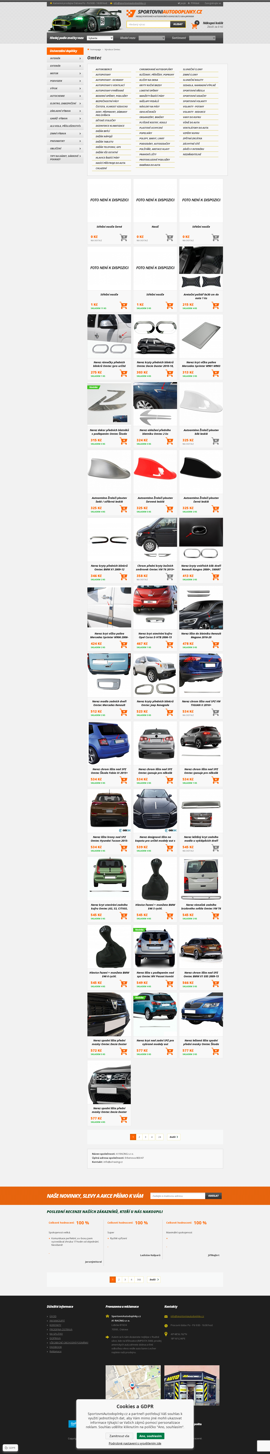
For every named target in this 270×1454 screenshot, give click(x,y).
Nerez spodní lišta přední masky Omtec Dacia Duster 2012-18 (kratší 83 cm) (109, 1110)
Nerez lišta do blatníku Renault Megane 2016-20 (201, 635)
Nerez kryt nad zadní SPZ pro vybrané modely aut (155, 1042)
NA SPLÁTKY (56, 1333)
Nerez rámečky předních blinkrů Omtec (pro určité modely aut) (109, 364)
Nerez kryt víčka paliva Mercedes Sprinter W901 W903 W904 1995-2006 (201, 364)
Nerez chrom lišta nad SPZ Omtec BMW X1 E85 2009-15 (201, 974)
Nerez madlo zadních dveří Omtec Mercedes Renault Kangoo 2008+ (109, 703)
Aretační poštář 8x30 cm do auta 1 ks (201, 296)
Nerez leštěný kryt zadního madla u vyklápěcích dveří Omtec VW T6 (201, 838)
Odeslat (213, 1195)
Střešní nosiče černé (109, 226)
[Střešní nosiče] (201, 201)
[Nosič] (155, 201)
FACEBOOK (56, 1347)
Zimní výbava (58, 133)
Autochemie (57, 96)
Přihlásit (195, 3)
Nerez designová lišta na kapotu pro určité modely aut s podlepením (155, 838)
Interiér (55, 58)
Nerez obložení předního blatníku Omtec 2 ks (155, 431)
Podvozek (56, 80)
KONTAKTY (55, 1325)
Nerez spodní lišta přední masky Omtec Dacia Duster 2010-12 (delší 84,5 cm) (109, 1042)
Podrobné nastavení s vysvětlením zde (135, 1443)
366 (139, 1279)
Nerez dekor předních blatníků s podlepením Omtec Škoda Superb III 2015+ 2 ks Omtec (109, 431)
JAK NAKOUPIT (57, 1320)
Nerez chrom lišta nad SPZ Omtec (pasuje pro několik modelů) (155, 771)
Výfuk (53, 88)
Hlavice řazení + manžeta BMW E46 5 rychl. (155, 906)
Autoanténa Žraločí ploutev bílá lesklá (201, 431)
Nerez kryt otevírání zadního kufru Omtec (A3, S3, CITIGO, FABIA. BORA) (109, 906)
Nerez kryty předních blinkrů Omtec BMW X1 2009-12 (109, 567)
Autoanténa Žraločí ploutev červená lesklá (155, 499)
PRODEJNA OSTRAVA (61, 1329)
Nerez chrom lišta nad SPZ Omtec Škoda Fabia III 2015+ (109, 771)
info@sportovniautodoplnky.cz (130, 3)
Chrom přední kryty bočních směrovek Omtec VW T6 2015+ (155, 567)
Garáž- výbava (58, 118)
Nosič (155, 226)
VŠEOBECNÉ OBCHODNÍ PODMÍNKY (69, 1342)
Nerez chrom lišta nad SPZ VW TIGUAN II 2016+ (201, 703)
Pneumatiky (57, 141)
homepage (95, 49)
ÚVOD (53, 1316)
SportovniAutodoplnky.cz (164, 14)
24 (159, 1137)
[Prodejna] (192, 1385)
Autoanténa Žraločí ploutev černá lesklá (201, 499)
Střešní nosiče (201, 226)
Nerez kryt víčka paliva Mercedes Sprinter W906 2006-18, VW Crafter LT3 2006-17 (109, 635)
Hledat (177, 24)
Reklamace (56, 1351)
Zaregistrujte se (213, 3)
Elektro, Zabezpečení (63, 103)
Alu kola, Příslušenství (64, 126)
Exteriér (55, 65)
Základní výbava (60, 111)
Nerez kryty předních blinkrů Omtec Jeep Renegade (155, 703)
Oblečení (55, 148)
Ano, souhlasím (150, 1436)
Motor (54, 73)
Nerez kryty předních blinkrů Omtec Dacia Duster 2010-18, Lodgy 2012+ (155, 364)
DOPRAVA (55, 1338)
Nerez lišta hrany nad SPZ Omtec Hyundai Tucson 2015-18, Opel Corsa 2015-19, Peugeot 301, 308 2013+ (109, 838)
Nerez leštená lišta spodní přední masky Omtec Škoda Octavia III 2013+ (201, 1042)
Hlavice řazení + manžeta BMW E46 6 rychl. (109, 974)
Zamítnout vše (119, 1436)
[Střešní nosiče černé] (109, 201)
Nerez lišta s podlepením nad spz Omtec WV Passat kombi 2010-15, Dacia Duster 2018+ (155, 974)
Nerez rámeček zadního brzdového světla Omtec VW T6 (201, 906)
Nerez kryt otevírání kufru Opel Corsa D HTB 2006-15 (155, 635)
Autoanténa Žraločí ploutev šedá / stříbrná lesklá (109, 499)
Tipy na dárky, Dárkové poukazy (64, 157)
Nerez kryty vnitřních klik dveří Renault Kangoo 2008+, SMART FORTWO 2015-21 (201, 567)
